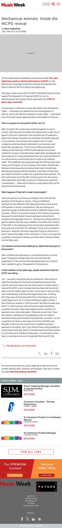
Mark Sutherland (25, 345)
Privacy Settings (31, 506)
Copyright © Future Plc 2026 (31, 525)
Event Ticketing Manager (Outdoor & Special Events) (42, 387)
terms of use (31, 498)
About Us (31, 496)
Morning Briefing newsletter (23, 371)
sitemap (31, 503)
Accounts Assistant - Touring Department (39, 402)
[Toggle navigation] (58, 4)
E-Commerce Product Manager (40, 433)
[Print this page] (58, 353)
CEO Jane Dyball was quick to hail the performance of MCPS (30, 79)
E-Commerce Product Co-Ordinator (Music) (42, 418)
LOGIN (46, 4)
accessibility (31, 501)
